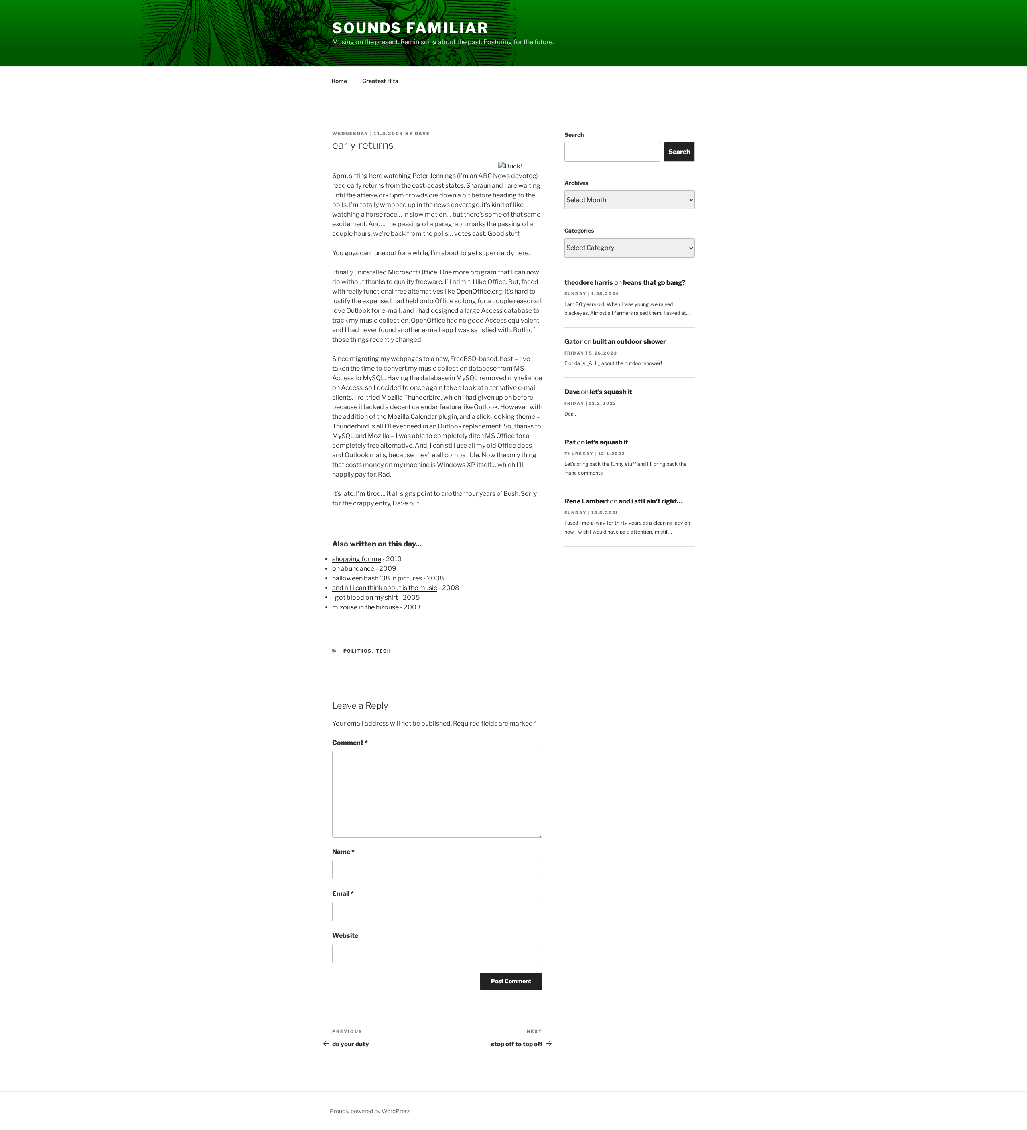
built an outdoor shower (629, 341)
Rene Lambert (586, 501)
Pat (570, 442)
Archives (576, 182)
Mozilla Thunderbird (411, 397)
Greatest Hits (380, 80)
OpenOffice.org (479, 291)
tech (384, 651)
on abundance (353, 568)
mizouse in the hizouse (365, 607)
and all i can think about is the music (384, 588)
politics (357, 651)
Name (343, 852)
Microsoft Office (412, 272)
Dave (422, 133)
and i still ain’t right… (651, 501)
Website (345, 935)
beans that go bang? (654, 282)
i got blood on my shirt (365, 597)
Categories (579, 230)
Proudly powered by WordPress (370, 1111)
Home (339, 80)
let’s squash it (611, 392)
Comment (350, 743)
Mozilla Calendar (412, 416)
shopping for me (356, 559)
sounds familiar (410, 28)
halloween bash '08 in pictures (377, 578)
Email (343, 893)
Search (574, 134)
